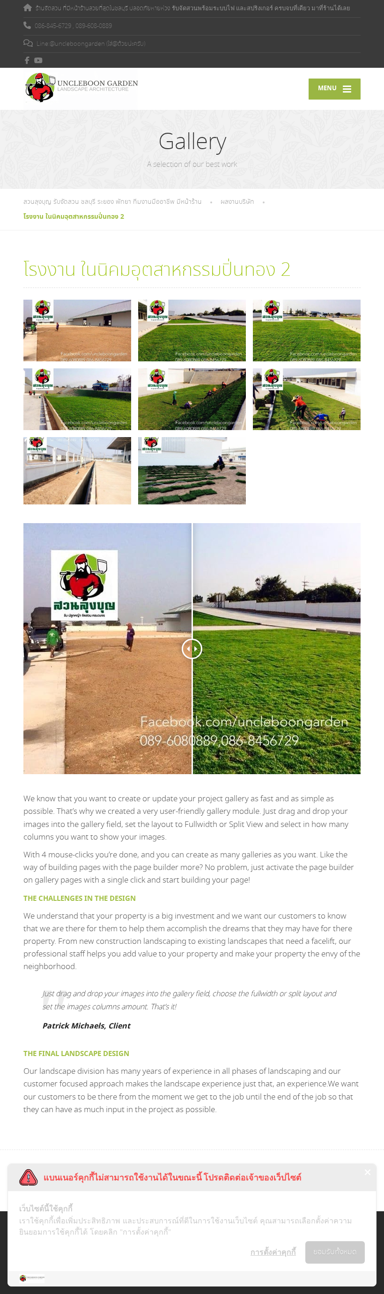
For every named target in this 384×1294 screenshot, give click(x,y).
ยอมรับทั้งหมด (335, 1252)
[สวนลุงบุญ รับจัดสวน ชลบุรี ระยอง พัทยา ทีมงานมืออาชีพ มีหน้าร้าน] (80, 89)
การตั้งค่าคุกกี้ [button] (273, 1252)
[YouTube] (38, 60)
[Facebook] (27, 60)
